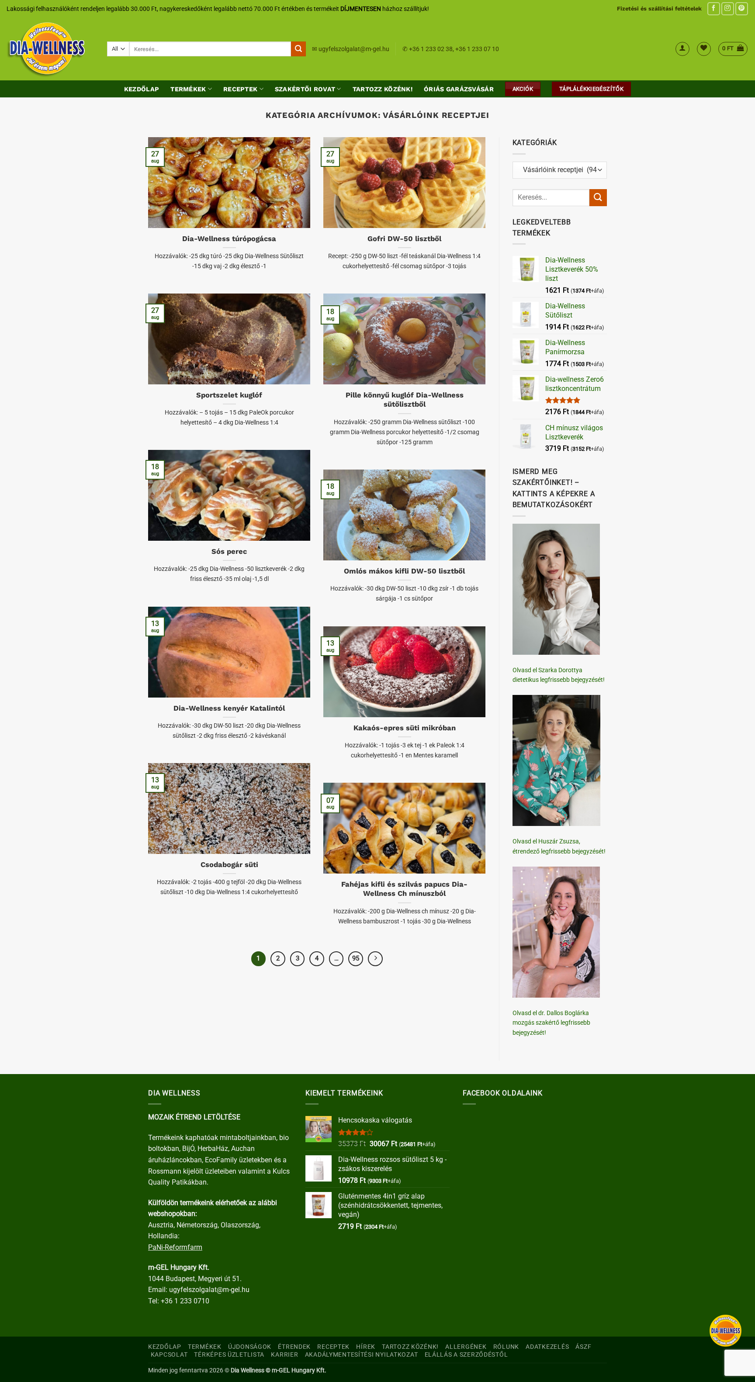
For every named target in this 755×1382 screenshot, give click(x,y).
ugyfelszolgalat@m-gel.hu (354, 48)
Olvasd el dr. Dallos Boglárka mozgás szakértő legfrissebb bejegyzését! (551, 1022)
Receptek (240, 89)
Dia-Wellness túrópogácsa (229, 239)
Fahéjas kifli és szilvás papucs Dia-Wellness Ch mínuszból (404, 889)
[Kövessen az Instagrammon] (727, 8)
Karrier (284, 1354)
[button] (682, 49)
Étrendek (294, 1347)
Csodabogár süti (229, 864)
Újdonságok (249, 1347)
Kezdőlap (141, 89)
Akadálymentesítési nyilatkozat (361, 1354)
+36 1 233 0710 (185, 1301)
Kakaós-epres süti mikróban (404, 728)
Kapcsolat (169, 1354)
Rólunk (506, 1347)
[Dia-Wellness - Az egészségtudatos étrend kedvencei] (50, 48)
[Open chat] (725, 1330)
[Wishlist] (704, 49)
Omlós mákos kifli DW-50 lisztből (404, 571)
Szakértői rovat (305, 89)
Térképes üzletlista (229, 1354)
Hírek (365, 1347)
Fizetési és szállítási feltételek (659, 8)
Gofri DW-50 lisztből (404, 239)
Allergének (465, 1347)
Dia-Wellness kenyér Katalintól (229, 708)
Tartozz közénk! (382, 89)
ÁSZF (583, 1347)
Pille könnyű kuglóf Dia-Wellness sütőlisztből (405, 400)
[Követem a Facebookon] (713, 8)
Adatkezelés (547, 1347)
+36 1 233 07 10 (477, 48)
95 (355, 958)
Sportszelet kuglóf (229, 395)
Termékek (188, 89)
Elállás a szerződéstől (466, 1354)
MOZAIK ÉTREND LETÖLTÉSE (194, 1117)
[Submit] (298, 48)
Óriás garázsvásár (459, 89)
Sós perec (229, 551)
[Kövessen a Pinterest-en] (741, 8)
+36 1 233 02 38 (431, 48)
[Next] (375, 958)
